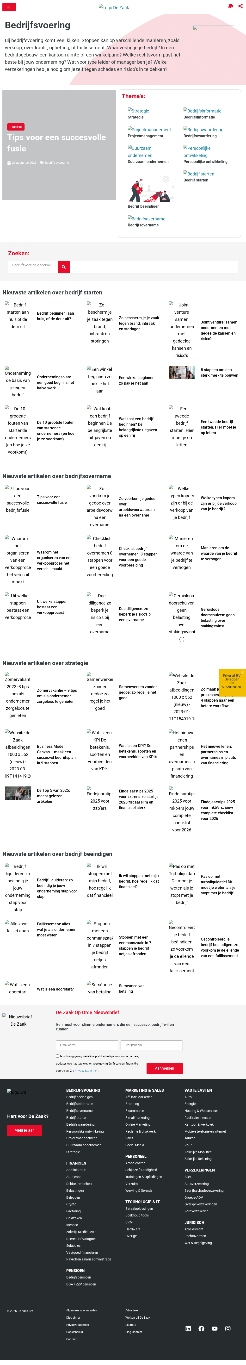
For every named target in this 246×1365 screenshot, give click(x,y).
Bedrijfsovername (57, 162)
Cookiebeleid (74, 1332)
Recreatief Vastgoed (81, 1239)
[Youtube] (215, 1328)
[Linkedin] (188, 1328)
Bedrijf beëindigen (79, 1097)
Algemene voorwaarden (81, 1310)
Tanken (189, 1138)
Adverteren (132, 1310)
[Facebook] (201, 1328)
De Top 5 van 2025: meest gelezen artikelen (53, 796)
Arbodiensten (135, 1163)
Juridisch (194, 1222)
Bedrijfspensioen (78, 1277)
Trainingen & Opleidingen (143, 1177)
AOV (187, 1177)
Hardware (132, 1229)
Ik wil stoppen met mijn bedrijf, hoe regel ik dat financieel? (139, 881)
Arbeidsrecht (193, 1229)
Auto (188, 1097)
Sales (129, 1138)
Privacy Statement (86, 1070)
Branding (132, 1104)
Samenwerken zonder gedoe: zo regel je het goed (138, 692)
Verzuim (131, 1184)
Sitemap (130, 1325)
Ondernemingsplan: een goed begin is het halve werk (55, 382)
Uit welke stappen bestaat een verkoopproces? (52, 607)
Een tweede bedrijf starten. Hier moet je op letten (218, 427)
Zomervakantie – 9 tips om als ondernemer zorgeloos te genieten (57, 696)
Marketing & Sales (144, 1090)
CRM (129, 1222)
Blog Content (133, 1332)
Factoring (73, 1211)
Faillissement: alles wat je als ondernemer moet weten (56, 929)
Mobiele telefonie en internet (205, 1131)
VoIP (188, 1145)
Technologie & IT (142, 1202)
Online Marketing (138, 1124)
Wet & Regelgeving (198, 1243)
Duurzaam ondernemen (83, 1145)
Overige (131, 1236)
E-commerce (134, 1111)
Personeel (136, 1156)
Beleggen (73, 1197)
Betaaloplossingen (139, 1208)
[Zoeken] (64, 267)
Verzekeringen (199, 1170)
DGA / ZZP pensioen (81, 1284)
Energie (190, 1104)
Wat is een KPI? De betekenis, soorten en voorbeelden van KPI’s (138, 751)
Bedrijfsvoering (83, 1090)
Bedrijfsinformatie (79, 1104)
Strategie (73, 1152)
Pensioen (75, 1270)
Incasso (72, 1225)
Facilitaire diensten (198, 1118)
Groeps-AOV (193, 1197)
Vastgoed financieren (82, 1252)
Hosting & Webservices (201, 1111)
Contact (71, 1339)
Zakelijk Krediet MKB (81, 1232)
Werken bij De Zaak (137, 1317)
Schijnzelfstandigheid (141, 1170)
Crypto (71, 1204)
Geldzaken (74, 1218)
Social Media (134, 1145)
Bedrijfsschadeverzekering (204, 1190)
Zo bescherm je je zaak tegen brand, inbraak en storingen (139, 323)
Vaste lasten (198, 1090)
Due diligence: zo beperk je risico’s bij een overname (136, 614)
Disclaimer (73, 1317)
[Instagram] (228, 1328)
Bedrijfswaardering (80, 1124)
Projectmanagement (81, 1138)
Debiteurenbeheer (79, 1184)
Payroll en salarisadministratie (88, 1259)
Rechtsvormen (195, 1236)
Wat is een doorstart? (55, 989)
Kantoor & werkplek (199, 1124)
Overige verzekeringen (200, 1204)
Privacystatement (77, 1325)
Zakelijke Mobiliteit (198, 1152)
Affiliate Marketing (139, 1097)
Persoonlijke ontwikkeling (85, 1131)
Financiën (76, 1163)
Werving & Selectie (138, 1190)
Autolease (73, 1177)
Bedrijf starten (76, 1118)
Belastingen (75, 1190)
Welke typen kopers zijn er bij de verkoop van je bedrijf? (219, 503)
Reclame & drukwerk (140, 1131)
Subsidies (73, 1245)
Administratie (76, 1170)
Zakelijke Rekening (198, 1159)
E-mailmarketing (137, 1118)
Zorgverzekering (196, 1211)
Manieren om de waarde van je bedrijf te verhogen (219, 553)
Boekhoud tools (137, 1215)
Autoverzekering (196, 1184)
